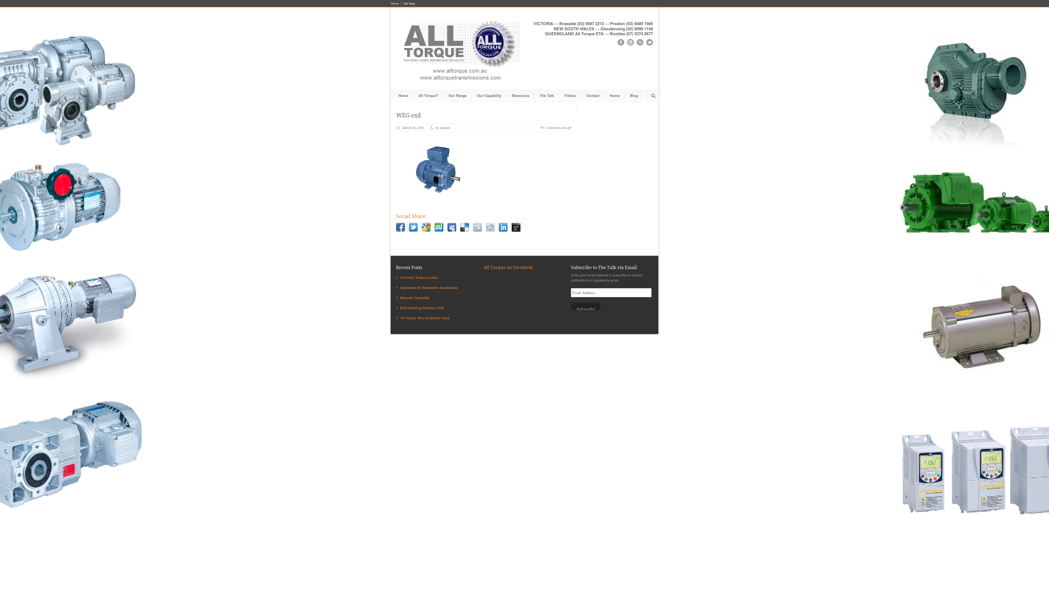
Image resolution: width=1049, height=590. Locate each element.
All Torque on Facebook (508, 267)
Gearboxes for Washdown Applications (429, 287)
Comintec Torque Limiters (419, 277)
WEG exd (408, 115)
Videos (570, 95)
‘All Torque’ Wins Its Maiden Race (425, 317)
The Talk (547, 95)
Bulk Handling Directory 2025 (422, 307)
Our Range (458, 95)
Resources (520, 95)
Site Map (409, 3)
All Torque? (428, 95)
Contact (593, 95)
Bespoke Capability (414, 297)
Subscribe (585, 309)
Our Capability (489, 95)
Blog (634, 95)
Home (395, 3)
